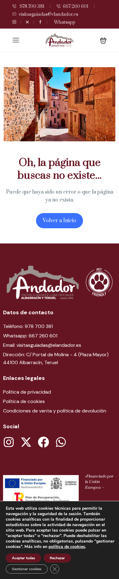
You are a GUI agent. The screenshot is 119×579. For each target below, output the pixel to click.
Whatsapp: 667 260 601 (30, 336)
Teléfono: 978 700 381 (28, 326)
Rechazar (57, 558)
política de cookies (67, 547)
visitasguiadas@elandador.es (48, 14)
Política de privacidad (27, 392)
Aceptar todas (23, 558)
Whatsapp (64, 22)
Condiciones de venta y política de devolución (54, 411)
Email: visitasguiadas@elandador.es (42, 345)
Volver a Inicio (59, 220)
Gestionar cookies (26, 569)
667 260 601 (75, 6)
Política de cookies (24, 401)
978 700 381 (31, 6)
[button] (103, 40)
